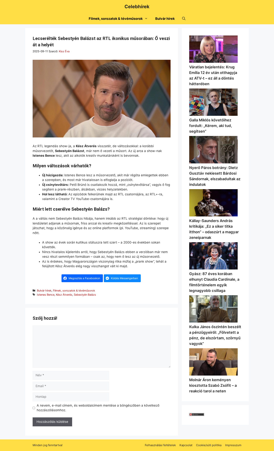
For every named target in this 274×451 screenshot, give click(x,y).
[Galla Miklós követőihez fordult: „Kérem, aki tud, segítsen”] (213, 103)
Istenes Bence (45, 294)
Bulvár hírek (165, 19)
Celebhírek (137, 6)
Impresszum (233, 445)
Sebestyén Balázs (85, 294)
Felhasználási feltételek (160, 445)
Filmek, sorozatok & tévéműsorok (116, 19)
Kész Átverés (64, 294)
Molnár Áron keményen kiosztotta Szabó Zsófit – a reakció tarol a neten (213, 385)
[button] (183, 18)
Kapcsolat (185, 445)
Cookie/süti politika (208, 445)
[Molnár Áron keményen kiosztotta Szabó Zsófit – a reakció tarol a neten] (213, 362)
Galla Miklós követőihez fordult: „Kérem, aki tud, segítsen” (210, 126)
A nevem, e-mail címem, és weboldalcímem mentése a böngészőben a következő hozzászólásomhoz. (98, 408)
